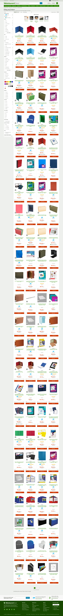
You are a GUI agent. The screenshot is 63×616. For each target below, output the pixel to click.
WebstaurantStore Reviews (36, 609)
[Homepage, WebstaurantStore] (11, 3)
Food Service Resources (35, 608)
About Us (44, 604)
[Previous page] (33, 588)
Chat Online (55, 608)
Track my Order (56, 606)
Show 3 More (8, 70)
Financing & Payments (46, 607)
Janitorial (48, 5)
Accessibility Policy (42, 614)
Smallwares (18, 5)
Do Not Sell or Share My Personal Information (52, 614)
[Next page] (39, 588)
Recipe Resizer (24, 608)
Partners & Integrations (25, 609)
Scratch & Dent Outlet (35, 605)
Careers (44, 606)
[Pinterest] (14, 609)
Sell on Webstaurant (46, 609)
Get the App (12, 0)
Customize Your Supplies (25, 607)
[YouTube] (7, 609)
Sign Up (27, 597)
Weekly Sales (34, 606)
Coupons (33, 607)
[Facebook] (9, 609)
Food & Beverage (24, 5)
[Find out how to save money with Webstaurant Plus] (51, 38)
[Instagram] (4, 609)
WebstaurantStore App (25, 606)
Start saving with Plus (39, 598)
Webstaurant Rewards (25, 605)
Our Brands (44, 605)
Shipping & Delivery (56, 609)
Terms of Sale (28, 614)
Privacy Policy (33, 614)
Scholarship (44, 608)
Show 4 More (8, 32)
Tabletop (29, 5)
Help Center (6, 0)
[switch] (57, 12)
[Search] (12, 136)
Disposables (33, 5)
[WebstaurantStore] (11, 603)
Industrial (51, 5)
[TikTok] (11, 609)
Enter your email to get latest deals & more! (8, 598)
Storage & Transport (43, 5)
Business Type (56, 5)
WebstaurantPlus (24, 604)
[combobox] (30, 3)
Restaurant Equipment (8, 5)
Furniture (37, 5)
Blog (33, 604)
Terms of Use (37, 614)
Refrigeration (14, 5)
